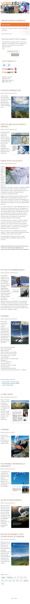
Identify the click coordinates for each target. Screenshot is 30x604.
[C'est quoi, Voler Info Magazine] (15, 594)
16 (17, 580)
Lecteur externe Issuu (7, 385)
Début (3, 577)
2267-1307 (8, 81)
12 (2, 580)
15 (13, 580)
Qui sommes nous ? (7, 33)
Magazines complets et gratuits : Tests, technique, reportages (15, 29)
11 (25, 577)
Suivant (26, 580)
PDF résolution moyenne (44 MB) (10, 383)
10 (21, 577)
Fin (2, 583)
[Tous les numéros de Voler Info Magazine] (15, 7)
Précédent (9, 577)
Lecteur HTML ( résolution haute (10, 381)
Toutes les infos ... (6, 24)
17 (21, 580)
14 (9, 580)
